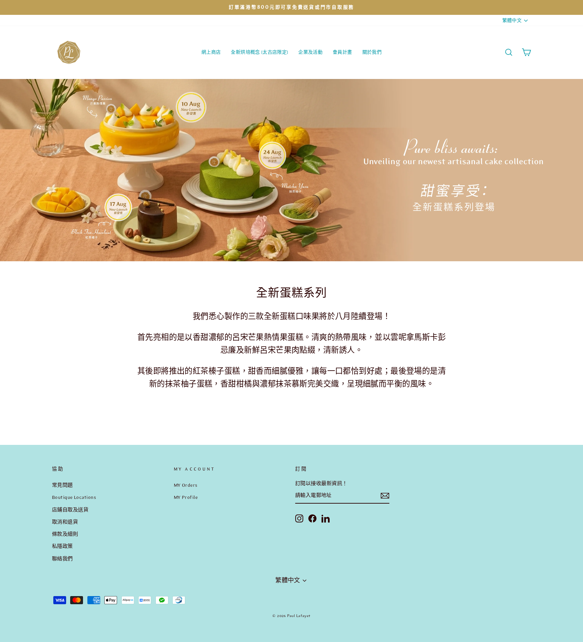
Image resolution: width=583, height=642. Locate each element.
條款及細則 (65, 534)
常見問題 (62, 485)
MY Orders (186, 485)
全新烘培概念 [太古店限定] (259, 52)
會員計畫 (342, 52)
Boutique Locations (74, 497)
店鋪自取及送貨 (70, 509)
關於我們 (372, 52)
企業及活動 (310, 52)
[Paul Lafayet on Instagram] (299, 518)
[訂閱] (385, 496)
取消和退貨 (65, 522)
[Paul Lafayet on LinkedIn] (326, 518)
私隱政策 (62, 546)
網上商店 (211, 52)
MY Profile (186, 497)
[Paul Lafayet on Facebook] (312, 518)
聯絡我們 (62, 558)
